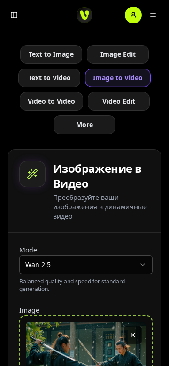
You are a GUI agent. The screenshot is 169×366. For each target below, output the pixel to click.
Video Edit (118, 101)
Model (29, 249)
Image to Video (118, 77)
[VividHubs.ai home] (84, 15)
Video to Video (51, 101)
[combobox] (86, 264)
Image (29, 309)
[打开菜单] (153, 15)
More (84, 124)
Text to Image (51, 54)
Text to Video (49, 77)
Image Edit (118, 54)
